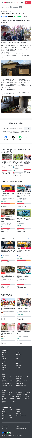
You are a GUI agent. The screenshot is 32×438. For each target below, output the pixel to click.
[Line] (20, 137)
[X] (13, 137)
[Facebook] (6, 137)
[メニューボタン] (2, 2)
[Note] (27, 137)
